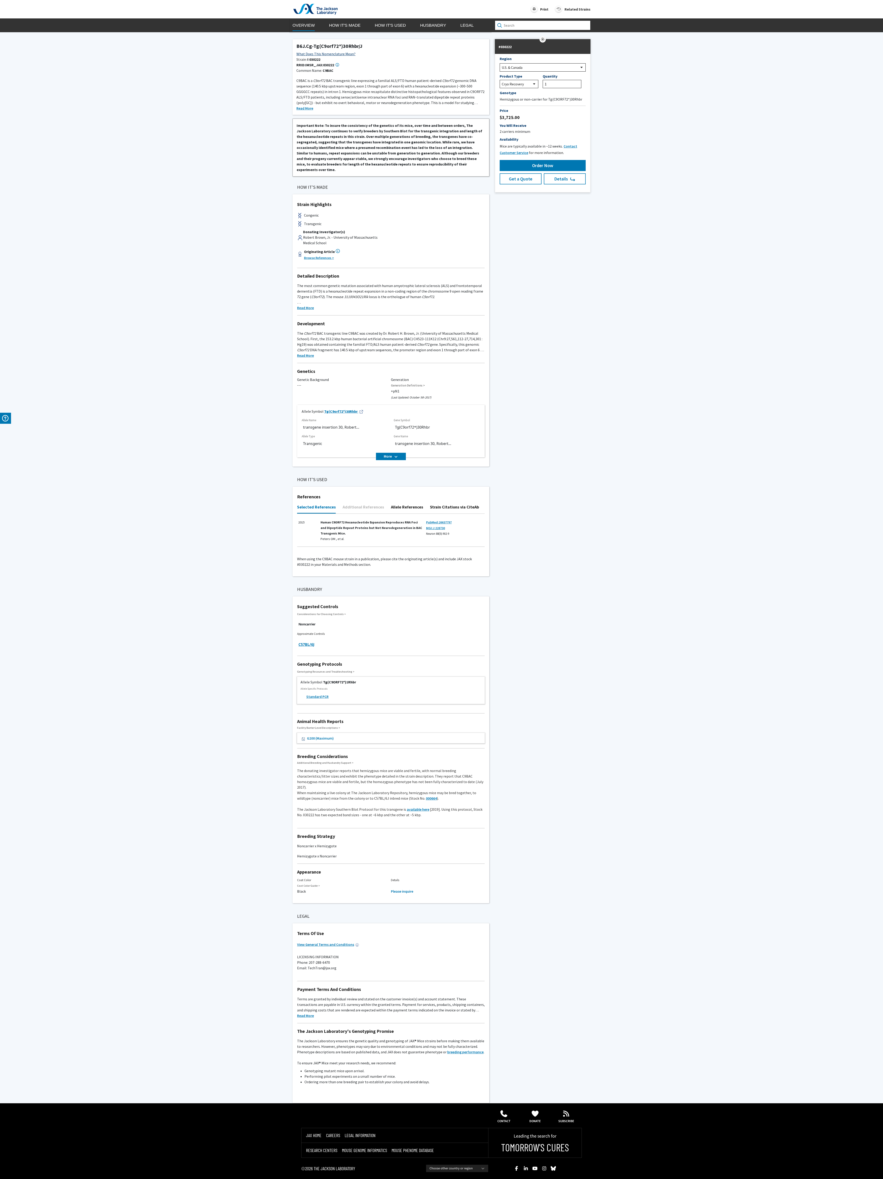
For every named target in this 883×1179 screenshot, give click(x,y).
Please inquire (402, 891)
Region (506, 58)
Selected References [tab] (316, 507)
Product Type (511, 76)
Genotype (508, 92)
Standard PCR (317, 696)
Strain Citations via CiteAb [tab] (454, 507)
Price (504, 110)
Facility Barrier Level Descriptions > (318, 727)
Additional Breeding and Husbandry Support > (325, 762)
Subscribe (566, 1121)
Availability (509, 139)
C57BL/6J (306, 644)
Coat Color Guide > (308, 885)
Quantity (550, 76)
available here (418, 809)
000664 (431, 798)
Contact (503, 1121)
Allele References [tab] (407, 507)
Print (544, 9)
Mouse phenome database (413, 1150)
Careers (333, 1135)
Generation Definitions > (408, 385)
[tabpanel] (391, 533)
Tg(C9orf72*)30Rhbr (341, 411)
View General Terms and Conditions (325, 944)
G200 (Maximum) (320, 738)
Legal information (360, 1135)
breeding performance (465, 1052)
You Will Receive (513, 125)
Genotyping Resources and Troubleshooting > (325, 671)
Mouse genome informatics (364, 1150)
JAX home (313, 1135)
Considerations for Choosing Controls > (321, 614)
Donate (535, 1121)
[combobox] (457, 1168)
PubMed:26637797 (439, 522)
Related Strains (578, 9)
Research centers (321, 1150)
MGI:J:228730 (435, 528)
